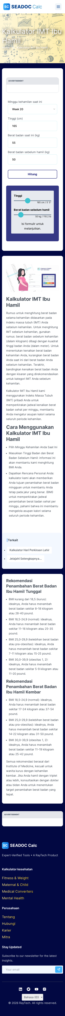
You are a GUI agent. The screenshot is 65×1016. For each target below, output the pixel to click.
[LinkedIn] (20, 989)
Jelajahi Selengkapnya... (26, 558)
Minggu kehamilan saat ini (25, 101)
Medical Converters (17, 891)
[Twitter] (28, 989)
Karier (6, 930)
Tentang (8, 917)
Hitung (32, 174)
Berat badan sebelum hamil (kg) (29, 152)
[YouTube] (36, 989)
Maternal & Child (15, 885)
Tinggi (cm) (15, 118)
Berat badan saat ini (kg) (24, 135)
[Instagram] (44, 989)
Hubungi (8, 924)
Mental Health (13, 898)
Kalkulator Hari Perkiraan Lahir (29, 550)
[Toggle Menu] (58, 6)
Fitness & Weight (15, 878)
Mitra (6, 937)
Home (6, 47)
